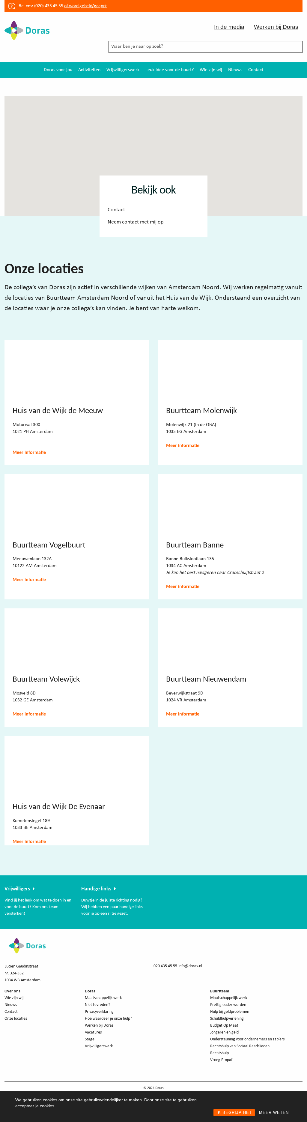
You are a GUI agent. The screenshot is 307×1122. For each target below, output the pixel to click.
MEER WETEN (274, 1112)
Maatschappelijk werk (103, 998)
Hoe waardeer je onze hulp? (108, 1018)
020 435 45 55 (165, 966)
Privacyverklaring (99, 1012)
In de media (229, 27)
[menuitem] (58, 70)
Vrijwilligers (17, 889)
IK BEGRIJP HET (234, 1112)
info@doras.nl (190, 966)
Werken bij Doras (276, 27)
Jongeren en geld (224, 1032)
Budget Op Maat (224, 1025)
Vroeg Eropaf (221, 1060)
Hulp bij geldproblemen (229, 1012)
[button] (141, 127)
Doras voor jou (58, 70)
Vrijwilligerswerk (122, 70)
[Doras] (26, 30)
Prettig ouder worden (228, 1005)
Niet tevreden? (97, 1005)
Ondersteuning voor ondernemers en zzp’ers (247, 1039)
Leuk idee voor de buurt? (169, 70)
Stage (89, 1039)
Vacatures (93, 1032)
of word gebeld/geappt (85, 6)
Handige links (96, 889)
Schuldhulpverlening (227, 1018)
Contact (255, 70)
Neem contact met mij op (135, 222)
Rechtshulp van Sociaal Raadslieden (240, 1046)
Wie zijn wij (211, 70)
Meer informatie (29, 452)
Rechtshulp (219, 1053)
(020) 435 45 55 (48, 6)
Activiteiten (89, 70)
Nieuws (235, 70)
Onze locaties (15, 1018)
